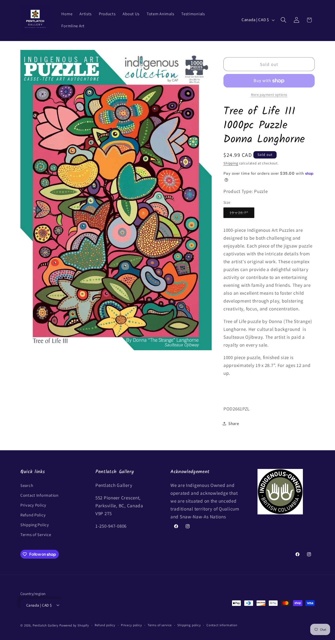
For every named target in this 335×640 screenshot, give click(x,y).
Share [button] (233, 423)
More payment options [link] (269, 94)
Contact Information (39, 495)
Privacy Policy (33, 505)
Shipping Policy (34, 524)
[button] (283, 20)
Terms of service (160, 625)
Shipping (230, 163)
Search (26, 485)
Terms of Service (35, 534)
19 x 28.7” (242, 214)
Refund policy (105, 625)
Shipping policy (189, 625)
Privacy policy (131, 625)
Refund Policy (33, 515)
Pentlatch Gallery (45, 625)
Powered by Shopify (74, 625)
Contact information (221, 625)
